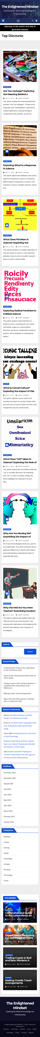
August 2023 (8, 784)
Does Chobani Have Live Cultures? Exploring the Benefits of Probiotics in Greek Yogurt (19, 744)
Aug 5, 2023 (11, 964)
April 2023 (7, 806)
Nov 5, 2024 (11, 919)
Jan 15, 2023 (9, 98)
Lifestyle (7, 864)
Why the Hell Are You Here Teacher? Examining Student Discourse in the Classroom (19, 611)
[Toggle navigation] (18, 20)
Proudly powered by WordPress (13, 1024)
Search (6, 644)
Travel (6, 881)
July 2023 (7, 789)
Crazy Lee (24, 942)
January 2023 (9, 822)
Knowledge (7, 87)
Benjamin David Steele (12, 741)
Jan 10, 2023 (9, 540)
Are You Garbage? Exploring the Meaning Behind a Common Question (18, 94)
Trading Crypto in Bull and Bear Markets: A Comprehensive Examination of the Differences (19, 686)
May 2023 (7, 800)
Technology (7, 161)
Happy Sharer (23, 98)
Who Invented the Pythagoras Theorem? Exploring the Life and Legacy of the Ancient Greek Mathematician (19, 755)
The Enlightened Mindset (20, 7)
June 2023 (8, 795)
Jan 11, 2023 (9, 395)
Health (6, 853)
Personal (7, 870)
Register (31, 1032)
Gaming (7, 848)
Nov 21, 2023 (11, 942)
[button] (33, 21)
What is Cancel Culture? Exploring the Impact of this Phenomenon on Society (18, 391)
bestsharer (24, 919)
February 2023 (9, 816)
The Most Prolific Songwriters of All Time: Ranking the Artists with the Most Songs (20, 726)
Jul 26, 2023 (11, 986)
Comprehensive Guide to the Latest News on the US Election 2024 (18, 915)
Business (7, 837)
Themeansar (19, 1026)
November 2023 (10, 778)
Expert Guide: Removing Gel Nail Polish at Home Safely (19, 938)
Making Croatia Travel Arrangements (17, 693)
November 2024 (10, 773)
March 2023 (8, 811)
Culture (6, 383)
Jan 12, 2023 (9, 172)
